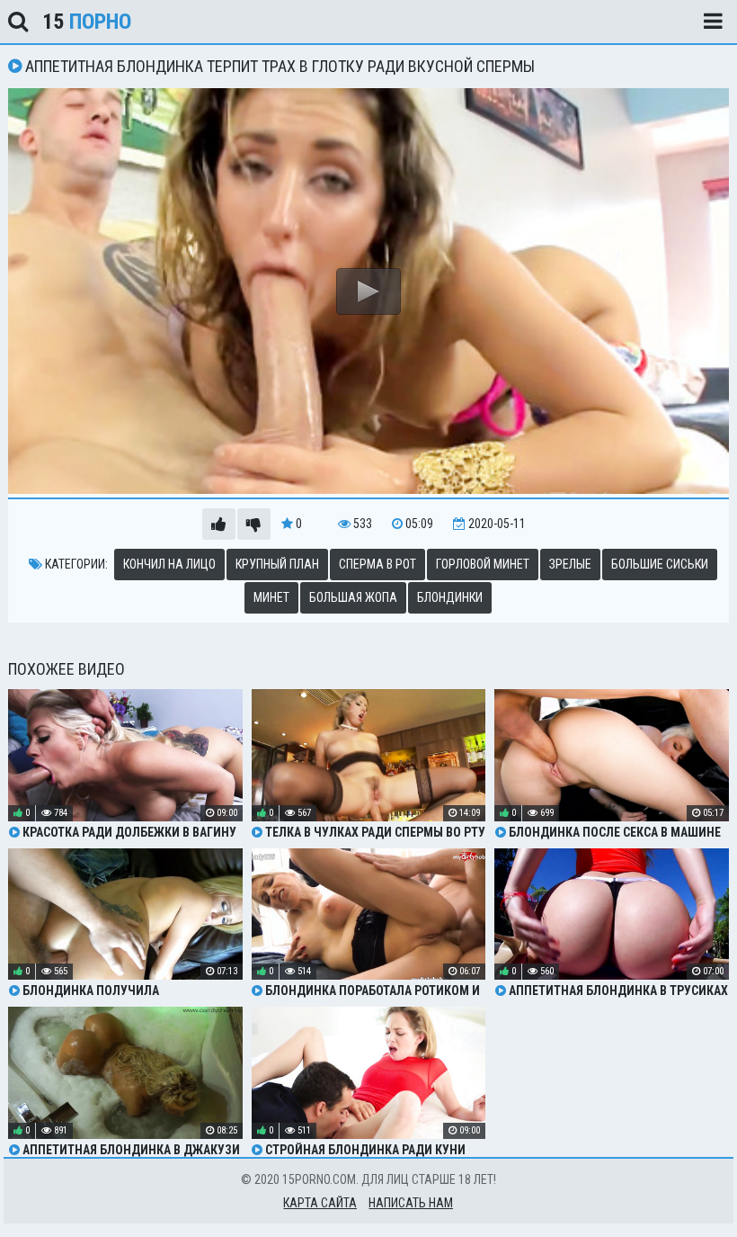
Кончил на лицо (169, 564)
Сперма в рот (377, 564)
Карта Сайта (320, 1203)
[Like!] (218, 524)
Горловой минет (482, 564)
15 (86, 21)
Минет (271, 597)
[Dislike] (254, 524)
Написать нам (410, 1203)
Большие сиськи (659, 564)
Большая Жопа (353, 597)
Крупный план (277, 564)
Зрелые (570, 564)
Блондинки (450, 597)
